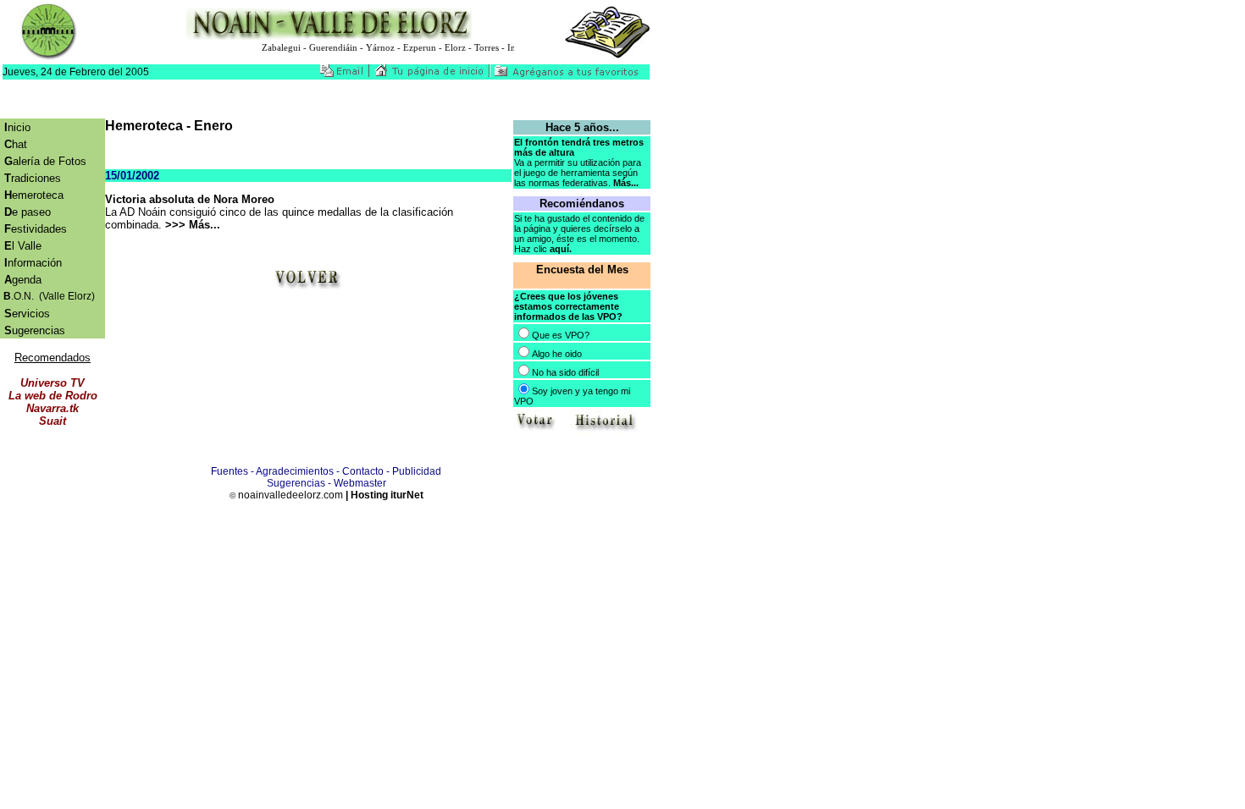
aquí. (561, 249)
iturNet (406, 495)
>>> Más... (192, 224)
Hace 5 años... (582, 127)
